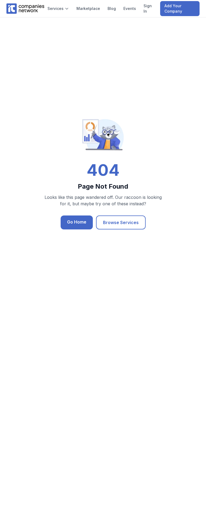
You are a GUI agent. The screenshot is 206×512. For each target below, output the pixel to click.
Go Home (76, 222)
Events (129, 8)
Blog (112, 8)
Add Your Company (173, 8)
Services (55, 8)
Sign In (148, 8)
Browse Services (121, 222)
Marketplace (88, 8)
